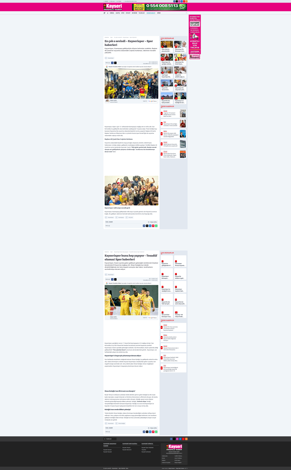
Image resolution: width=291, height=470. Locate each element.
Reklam (112, 1)
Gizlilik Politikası (178, 456)
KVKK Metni (177, 460)
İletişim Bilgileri (178, 462)
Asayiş (118, 13)
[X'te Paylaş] (115, 63)
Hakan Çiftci (113, 101)
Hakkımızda (164, 456)
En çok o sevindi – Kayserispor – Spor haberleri (125, 37)
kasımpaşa (121, 217)
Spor (122, 13)
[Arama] (187, 13)
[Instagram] (179, 1)
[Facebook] (174, 1)
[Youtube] (184, 1)
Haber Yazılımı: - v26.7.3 (175, 468)
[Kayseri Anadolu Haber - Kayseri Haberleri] (174, 447)
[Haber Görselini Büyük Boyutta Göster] (131, 83)
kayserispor (111, 58)
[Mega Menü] (104, 13)
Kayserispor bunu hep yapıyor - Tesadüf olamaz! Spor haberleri (129, 251)
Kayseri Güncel (107, 449)
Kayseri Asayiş (126, 447)
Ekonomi (134, 13)
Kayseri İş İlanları (146, 452)
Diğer (159, 13)
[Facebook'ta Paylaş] (112, 63)
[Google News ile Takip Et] (152, 101)
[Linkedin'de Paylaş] (150, 226)
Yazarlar (142, 13)
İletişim (119, 1)
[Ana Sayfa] (107, 13)
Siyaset (128, 13)
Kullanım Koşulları (166, 462)
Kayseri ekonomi (127, 449)
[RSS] (186, 1)
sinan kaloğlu (121, 423)
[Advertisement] (96, 37)
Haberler (107, 37)
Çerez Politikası (178, 458)
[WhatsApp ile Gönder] (156, 226)
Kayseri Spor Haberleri (147, 447)
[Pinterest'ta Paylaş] (153, 226)
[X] (177, 1)
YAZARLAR (108, 439)
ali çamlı (131, 217)
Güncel (112, 13)
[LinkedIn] (182, 1)
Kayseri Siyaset (107, 452)
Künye (106, 1)
